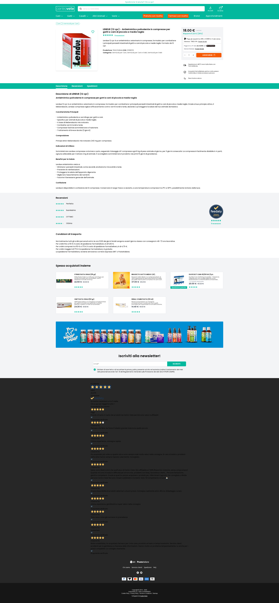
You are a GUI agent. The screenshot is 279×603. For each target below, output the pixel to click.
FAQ (154, 567)
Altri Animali (99, 15)
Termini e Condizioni (145, 593)
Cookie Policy (125, 593)
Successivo (105, 406)
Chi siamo (126, 567)
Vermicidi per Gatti (155, 53)
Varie (114, 15)
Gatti (69, 15)
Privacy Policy (134, 593)
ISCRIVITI (176, 364)
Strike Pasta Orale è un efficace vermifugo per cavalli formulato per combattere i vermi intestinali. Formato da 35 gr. (89, 278)
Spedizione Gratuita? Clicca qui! (139, 2)
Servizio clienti (137, 567)
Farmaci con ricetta (178, 16)
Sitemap (155, 593)
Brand (197, 16)
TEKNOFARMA (117, 50)
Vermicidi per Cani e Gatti (137, 53)
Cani (58, 15)
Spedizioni (92, 86)
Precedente (95, 406)
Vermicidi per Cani (71, 23)
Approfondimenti (214, 16)
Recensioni (77, 86)
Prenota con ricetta (153, 16)
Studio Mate (143, 596)
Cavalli (82, 15)
